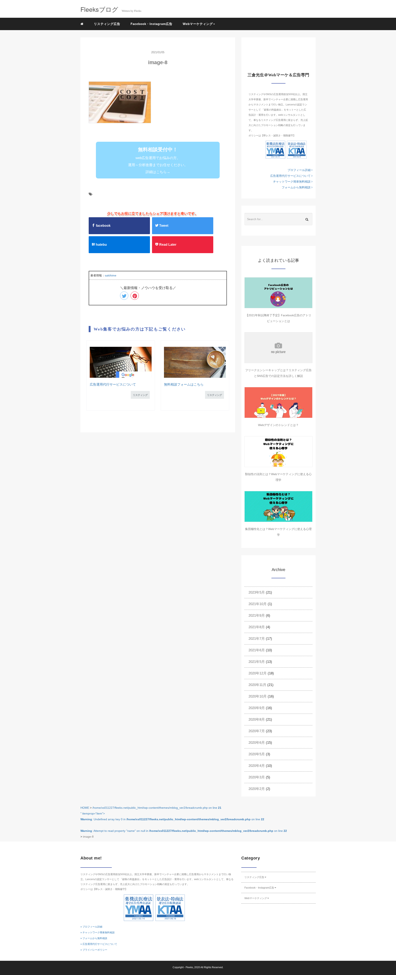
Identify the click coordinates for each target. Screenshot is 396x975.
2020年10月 (258, 696)
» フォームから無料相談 (93, 938)
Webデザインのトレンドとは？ (278, 425)
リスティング (140, 395)
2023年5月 (257, 592)
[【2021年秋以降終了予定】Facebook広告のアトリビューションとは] (278, 292)
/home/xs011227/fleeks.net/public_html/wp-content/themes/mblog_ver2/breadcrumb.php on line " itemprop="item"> (183, 819)
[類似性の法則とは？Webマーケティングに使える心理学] (278, 451)
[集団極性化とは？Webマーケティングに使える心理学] (278, 506)
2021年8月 (257, 627)
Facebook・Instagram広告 (151, 24)
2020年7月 (257, 731)
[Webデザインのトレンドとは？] (278, 402)
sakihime (110, 275)
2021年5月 (257, 662)
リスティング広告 (107, 24)
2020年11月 (257, 685)
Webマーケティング (255, 898)
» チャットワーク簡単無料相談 (97, 932)
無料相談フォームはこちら (184, 384)
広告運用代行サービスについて (113, 384)
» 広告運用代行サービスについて (98, 944)
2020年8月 (257, 719)
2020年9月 (257, 708)
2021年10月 (258, 604)
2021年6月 (257, 650)
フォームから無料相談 (296, 187)
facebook (103, 225)
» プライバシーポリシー (93, 949)
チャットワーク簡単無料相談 (292, 181)
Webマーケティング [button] (198, 24)
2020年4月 (257, 766)
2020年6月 (257, 743)
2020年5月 (257, 754)
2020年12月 (258, 673)
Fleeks (189, 967)
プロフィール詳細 (299, 170)
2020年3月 (257, 777)
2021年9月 (257, 615)
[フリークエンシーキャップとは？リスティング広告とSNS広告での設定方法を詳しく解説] (278, 347)
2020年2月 (257, 789)
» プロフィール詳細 (91, 926)
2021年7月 (257, 639)
